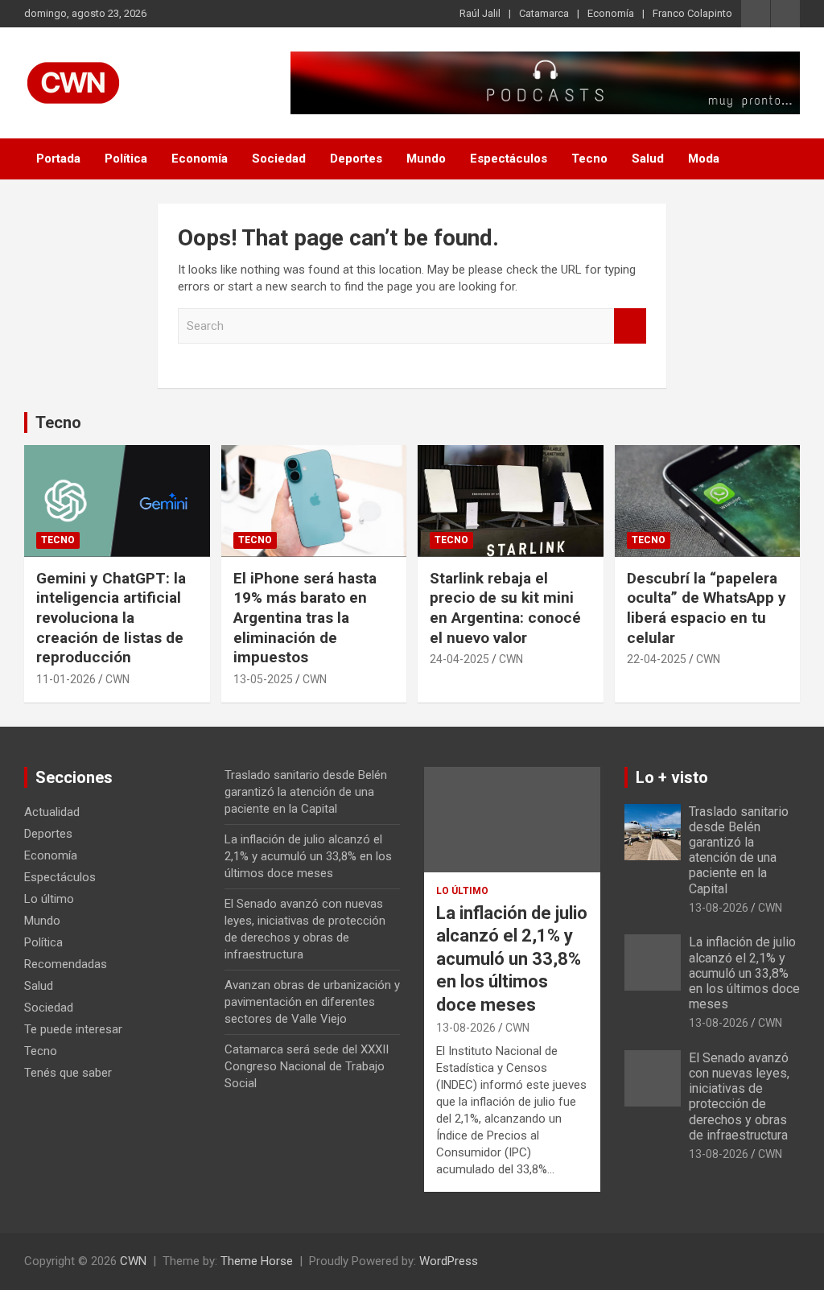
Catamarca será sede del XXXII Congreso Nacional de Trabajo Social (307, 1066)
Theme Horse (256, 1261)
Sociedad (279, 158)
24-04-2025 (459, 659)
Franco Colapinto (692, 13)
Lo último (49, 899)
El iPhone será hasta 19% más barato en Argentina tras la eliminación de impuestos (305, 618)
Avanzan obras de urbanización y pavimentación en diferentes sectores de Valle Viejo (312, 1002)
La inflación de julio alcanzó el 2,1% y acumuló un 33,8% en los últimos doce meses (308, 856)
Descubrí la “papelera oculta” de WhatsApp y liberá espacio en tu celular (706, 608)
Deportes (356, 158)
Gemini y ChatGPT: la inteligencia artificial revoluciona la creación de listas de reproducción (111, 618)
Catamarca (544, 13)
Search (630, 326)
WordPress (448, 1261)
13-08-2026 (466, 1027)
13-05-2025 (263, 679)
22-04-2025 (656, 659)
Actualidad (52, 812)
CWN (117, 679)
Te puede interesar (73, 1029)
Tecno (589, 158)
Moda (703, 158)
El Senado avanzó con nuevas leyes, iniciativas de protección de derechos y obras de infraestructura (739, 1096)
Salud (648, 158)
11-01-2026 (66, 679)
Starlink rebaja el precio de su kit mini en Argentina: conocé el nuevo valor (505, 608)
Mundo (426, 158)
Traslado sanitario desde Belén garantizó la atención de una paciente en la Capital (306, 792)
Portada (58, 158)
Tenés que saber (68, 1072)
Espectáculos (508, 158)
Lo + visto (672, 777)
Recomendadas (65, 964)
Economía (610, 13)
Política (126, 158)
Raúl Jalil (480, 13)
